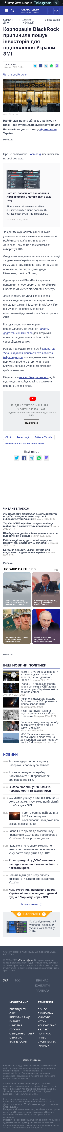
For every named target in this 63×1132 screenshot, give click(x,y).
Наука (42, 1021)
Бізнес (42, 1009)
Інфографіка (31, 914)
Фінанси (43, 1045)
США (8, 437)
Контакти (42, 985)
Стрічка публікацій (28, 21)
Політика (44, 1033)
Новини (10, 754)
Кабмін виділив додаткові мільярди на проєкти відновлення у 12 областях (30, 543)
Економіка (53, 19)
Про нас (42, 980)
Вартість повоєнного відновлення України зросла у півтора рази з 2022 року (29, 197)
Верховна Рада (19, 1017)
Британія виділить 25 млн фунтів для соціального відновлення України (29, 552)
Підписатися (31, 423)
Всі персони (18, 1041)
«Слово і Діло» (25, 960)
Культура (44, 1017)
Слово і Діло (8, 21)
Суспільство (47, 1041)
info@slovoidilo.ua (31, 1060)
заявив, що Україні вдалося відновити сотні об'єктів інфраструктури (29, 353)
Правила (42, 990)
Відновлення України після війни (24, 443)
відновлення (48, 129)
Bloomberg (34, 154)
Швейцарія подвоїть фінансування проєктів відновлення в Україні (30, 534)
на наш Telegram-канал (33, 377)
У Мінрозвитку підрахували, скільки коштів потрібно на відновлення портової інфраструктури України (30, 516)
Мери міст (16, 1037)
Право (42, 1037)
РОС (56, 11)
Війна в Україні (43, 437)
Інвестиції (23, 437)
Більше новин (29, 904)
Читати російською (15, 74)
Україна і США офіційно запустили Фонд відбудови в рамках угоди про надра (31, 526)
